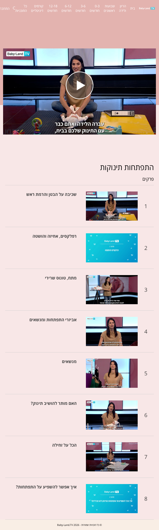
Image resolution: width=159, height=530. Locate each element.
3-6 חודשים (81, 8)
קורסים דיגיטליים (37, 8)
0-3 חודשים (95, 8)
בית (132, 8)
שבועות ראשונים (109, 8)
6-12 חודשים (66, 8)
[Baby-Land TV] (147, 8)
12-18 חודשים (52, 8)
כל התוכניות (21, 8)
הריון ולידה (122, 8)
